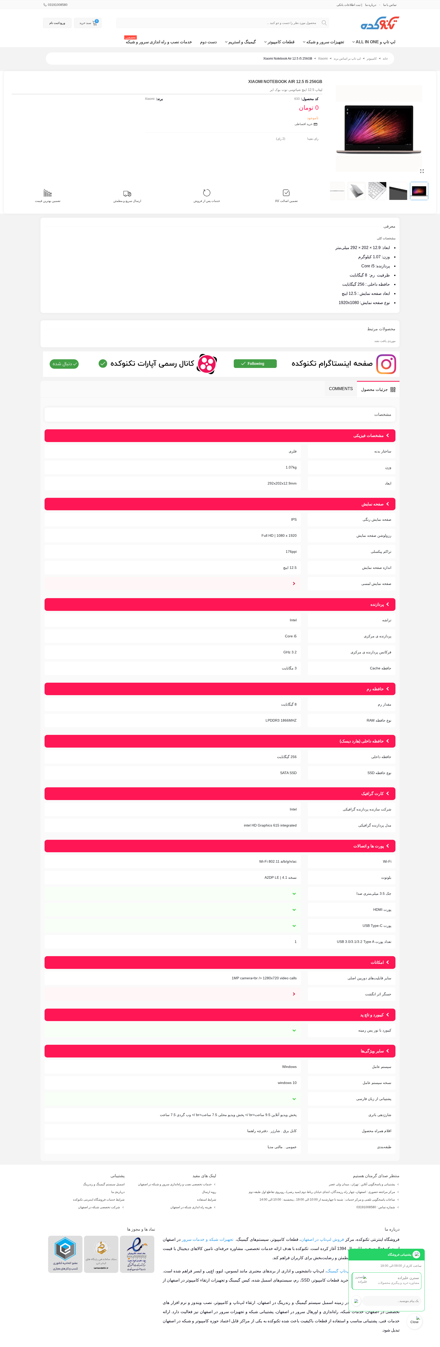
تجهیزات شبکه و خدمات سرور (208, 1239)
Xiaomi (150, 99)
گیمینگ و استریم (242, 42)
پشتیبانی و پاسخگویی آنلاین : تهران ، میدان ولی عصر (362, 1184)
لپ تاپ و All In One (375, 42)
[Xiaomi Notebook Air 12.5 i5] (422, 171)
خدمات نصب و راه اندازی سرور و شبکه (158, 40)
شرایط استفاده (206, 1199)
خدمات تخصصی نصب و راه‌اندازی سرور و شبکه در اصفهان (175, 1184)
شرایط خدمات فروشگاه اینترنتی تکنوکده (99, 1199)
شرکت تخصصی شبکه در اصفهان (99, 1207)
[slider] (296, 138)
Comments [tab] (341, 389)
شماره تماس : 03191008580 (375, 1207)
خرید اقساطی (304, 124)
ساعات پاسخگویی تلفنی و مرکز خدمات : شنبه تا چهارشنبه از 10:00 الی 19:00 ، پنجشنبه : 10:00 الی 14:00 (327, 1199)
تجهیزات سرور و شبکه (325, 42)
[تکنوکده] (371, 23)
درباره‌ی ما (118, 1192)
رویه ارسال (209, 1192)
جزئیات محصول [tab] (374, 389)
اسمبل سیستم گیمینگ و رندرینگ (104, 1184)
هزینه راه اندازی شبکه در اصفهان (191, 1207)
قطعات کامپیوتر (281, 42)
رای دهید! (313, 139)
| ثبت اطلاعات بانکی (349, 5)
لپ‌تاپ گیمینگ (339, 1271)
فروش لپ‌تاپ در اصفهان (322, 1239)
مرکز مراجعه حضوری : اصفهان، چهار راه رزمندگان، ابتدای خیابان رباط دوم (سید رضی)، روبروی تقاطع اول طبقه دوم (322, 1192)
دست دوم (208, 42)
